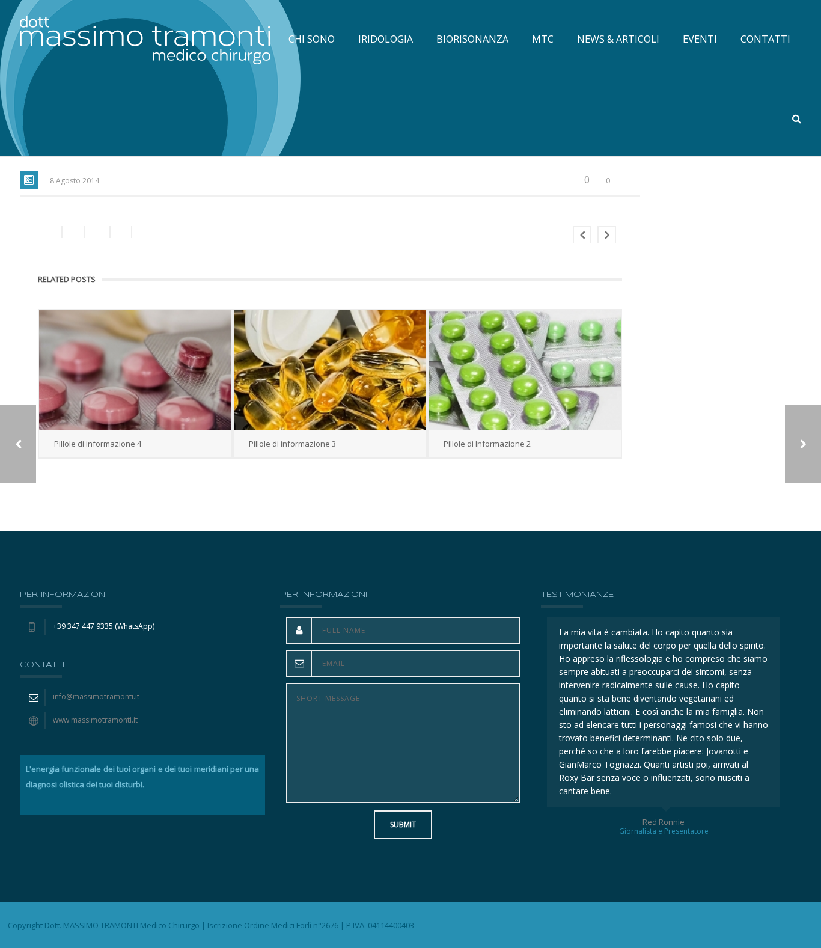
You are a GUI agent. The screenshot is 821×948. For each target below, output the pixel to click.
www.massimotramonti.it (95, 720)
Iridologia (385, 39)
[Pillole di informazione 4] (135, 370)
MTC (543, 39)
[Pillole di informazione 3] (330, 370)
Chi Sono (311, 39)
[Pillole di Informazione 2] (525, 370)
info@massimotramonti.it (96, 696)
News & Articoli (618, 39)
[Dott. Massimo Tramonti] (145, 39)
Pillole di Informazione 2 (487, 443)
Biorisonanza (472, 39)
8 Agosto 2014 (74, 181)
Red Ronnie (665, 821)
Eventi (700, 39)
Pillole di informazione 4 (97, 443)
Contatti (765, 39)
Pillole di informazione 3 (292, 443)
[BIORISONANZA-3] (803, 444)
